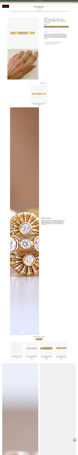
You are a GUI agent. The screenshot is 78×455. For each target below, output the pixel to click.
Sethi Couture (46, 17)
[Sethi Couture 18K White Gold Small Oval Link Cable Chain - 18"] (16, 348)
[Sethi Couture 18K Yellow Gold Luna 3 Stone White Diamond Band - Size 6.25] (39, 93)
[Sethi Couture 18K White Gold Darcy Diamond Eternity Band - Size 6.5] (31, 348)
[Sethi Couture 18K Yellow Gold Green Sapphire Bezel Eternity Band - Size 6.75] (46, 348)
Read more (46, 38)
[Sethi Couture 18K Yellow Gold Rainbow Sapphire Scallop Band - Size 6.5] (61, 348)
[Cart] (77, 2)
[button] (1, 2)
